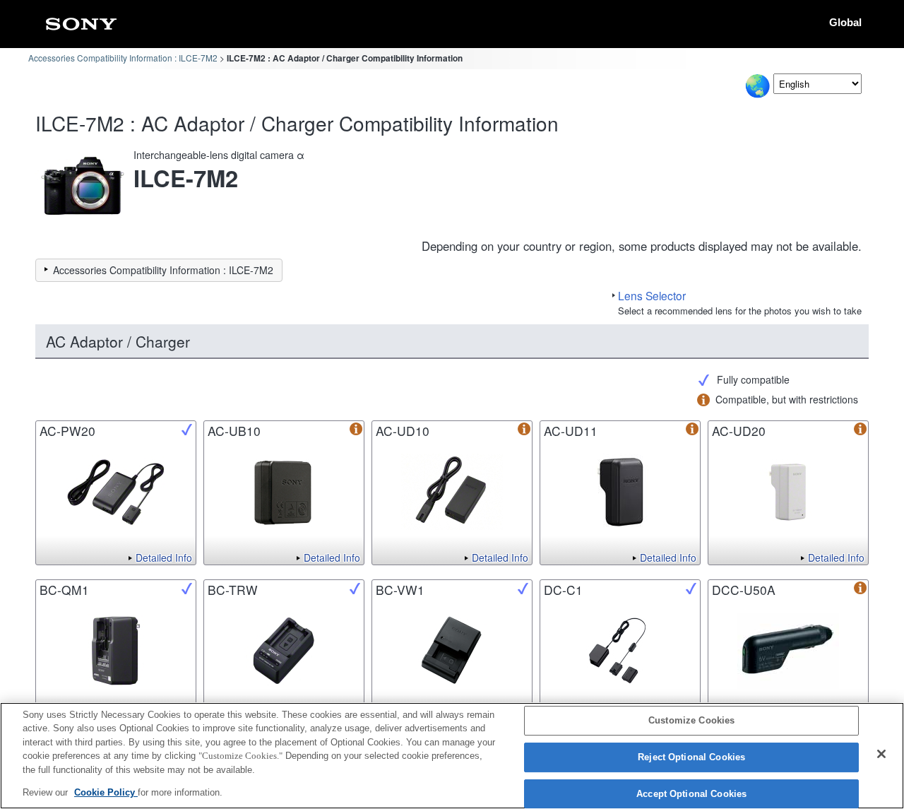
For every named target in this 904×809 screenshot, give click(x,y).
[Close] (881, 753)
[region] (452, 755)
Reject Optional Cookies (691, 757)
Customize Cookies (691, 721)
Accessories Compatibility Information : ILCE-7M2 (123, 58)
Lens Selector (652, 295)
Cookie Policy (106, 792)
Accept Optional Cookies (691, 794)
